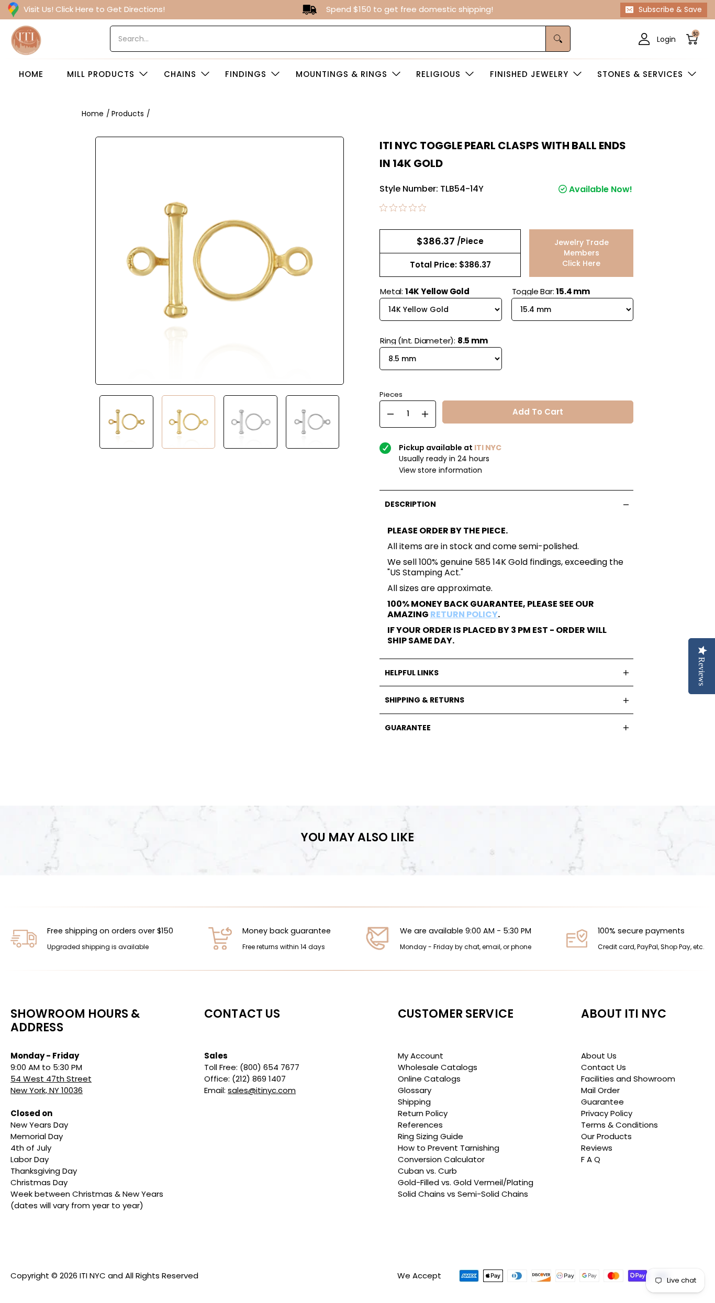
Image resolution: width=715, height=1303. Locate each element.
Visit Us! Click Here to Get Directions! (94, 9)
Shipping (414, 1101)
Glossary (414, 1090)
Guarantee (602, 1101)
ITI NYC (93, 1275)
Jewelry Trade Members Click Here (581, 253)
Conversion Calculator (441, 1159)
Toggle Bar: (551, 291)
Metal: (425, 291)
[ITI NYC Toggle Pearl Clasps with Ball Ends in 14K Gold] (126, 422)
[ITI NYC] (26, 39)
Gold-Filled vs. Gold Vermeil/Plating (465, 1182)
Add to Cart (537, 411)
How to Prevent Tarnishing (448, 1147)
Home (93, 113)
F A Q (590, 1159)
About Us (599, 1055)
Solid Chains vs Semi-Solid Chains (463, 1193)
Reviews (596, 1147)
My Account (420, 1055)
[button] (695, 39)
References (420, 1124)
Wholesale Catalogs (437, 1067)
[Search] (558, 39)
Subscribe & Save (670, 9)
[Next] (352, 422)
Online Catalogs (429, 1078)
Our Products (606, 1136)
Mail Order (600, 1090)
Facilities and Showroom (628, 1078)
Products (127, 113)
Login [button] (666, 39)
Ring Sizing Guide (430, 1136)
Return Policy (423, 1113)
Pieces (391, 393)
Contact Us (603, 1067)
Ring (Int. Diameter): (433, 340)
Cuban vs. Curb (427, 1170)
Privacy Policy (606, 1113)
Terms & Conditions (619, 1124)
